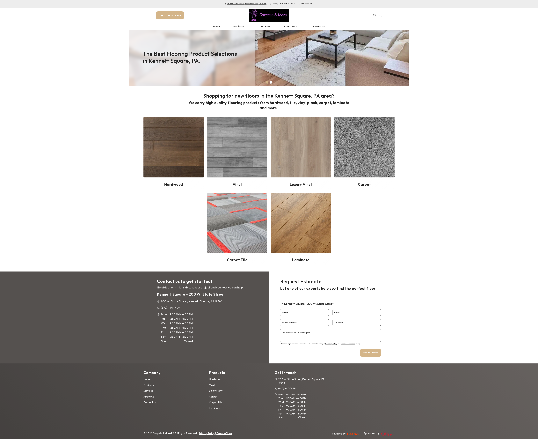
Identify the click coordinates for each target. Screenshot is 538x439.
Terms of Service (348, 344)
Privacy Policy (331, 344)
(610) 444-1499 (307, 4)
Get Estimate (370, 352)
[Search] (380, 15)
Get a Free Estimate (170, 15)
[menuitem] (216, 26)
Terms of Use (224, 433)
